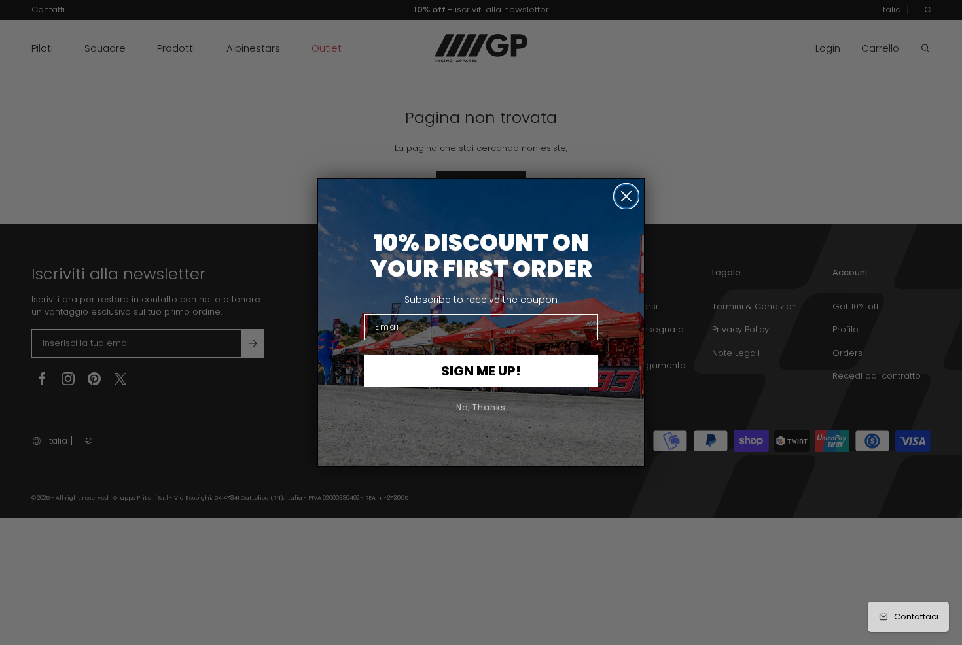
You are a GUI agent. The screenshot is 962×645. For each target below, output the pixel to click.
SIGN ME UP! (481, 371)
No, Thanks (481, 407)
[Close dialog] (626, 196)
